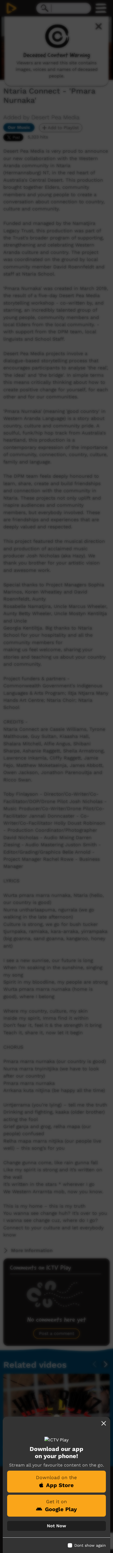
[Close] (103, 1423)
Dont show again (90, 1545)
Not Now (56, 1525)
